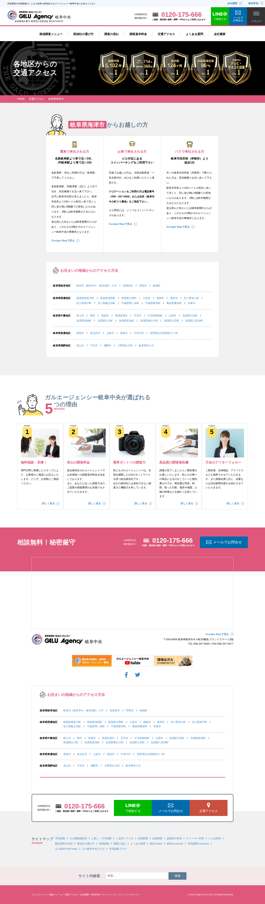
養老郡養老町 (174, 303)
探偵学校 (95, 894)
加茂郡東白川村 (149, 320)
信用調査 (143, 838)
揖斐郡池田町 (107, 298)
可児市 (137, 315)
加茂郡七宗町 (171, 320)
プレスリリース (39, 894)
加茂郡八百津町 (194, 320)
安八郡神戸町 (84, 303)
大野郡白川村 (125, 345)
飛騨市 (107, 345)
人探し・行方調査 (101, 838)
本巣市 (191, 303)
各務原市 (128, 285)
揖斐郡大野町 (129, 298)
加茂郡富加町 (126, 320)
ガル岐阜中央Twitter (66, 848)
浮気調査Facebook (198, 843)
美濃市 (105, 315)
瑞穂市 (160, 298)
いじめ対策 (214, 838)
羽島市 (143, 285)
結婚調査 (157, 838)
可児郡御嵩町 (155, 315)
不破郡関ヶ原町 (130, 303)
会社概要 (220, 34)
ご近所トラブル (125, 838)
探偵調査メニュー (51, 34)
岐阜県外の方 (146, 345)
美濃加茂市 (121, 315)
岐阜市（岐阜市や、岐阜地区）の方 (96, 285)
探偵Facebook (175, 843)
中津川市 (139, 333)
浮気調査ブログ (118, 848)
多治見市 (95, 333)
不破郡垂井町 (152, 303)
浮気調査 (60, 838)
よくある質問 (194, 34)
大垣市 (146, 298)
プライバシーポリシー (129, 894)
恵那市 (80, 333)
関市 (92, 315)
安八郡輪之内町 (106, 303)
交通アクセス (166, 34)
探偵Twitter (156, 843)
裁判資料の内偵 (64, 843)
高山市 (80, 345)
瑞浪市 (124, 333)
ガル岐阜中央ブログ (93, 848)
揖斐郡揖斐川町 (85, 298)
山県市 (172, 315)
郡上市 (80, 315)
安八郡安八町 (191, 298)
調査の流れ (111, 34)
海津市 (174, 298)
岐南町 (156, 285)
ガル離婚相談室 (78, 838)
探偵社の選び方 (83, 34)
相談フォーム (55, 894)
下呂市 (94, 345)
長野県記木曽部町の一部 (164, 333)
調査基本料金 (138, 34)
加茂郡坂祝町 (84, 320)
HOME (21, 98)
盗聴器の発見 (174, 838)
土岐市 (110, 333)
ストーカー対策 (195, 838)
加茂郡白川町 (105, 320)
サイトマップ (109, 894)
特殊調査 (104, 843)
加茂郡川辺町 (190, 315)
